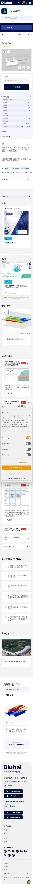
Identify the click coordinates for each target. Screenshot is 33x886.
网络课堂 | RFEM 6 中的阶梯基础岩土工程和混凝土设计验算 (16, 287)
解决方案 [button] (7, 826)
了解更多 (9, 393)
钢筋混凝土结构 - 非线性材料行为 (14, 339)
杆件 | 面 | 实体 (15, 168)
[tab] (5, 297)
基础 (26, 172)
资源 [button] (5, 842)
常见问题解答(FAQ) (11, 559)
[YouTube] (9, 851)
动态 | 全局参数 (25, 168)
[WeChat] (9, 855)
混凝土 (7, 172)
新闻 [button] (5, 838)
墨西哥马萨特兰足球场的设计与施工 (15, 662)
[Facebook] (13, 851)
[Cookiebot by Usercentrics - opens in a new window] (19, 406)
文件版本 (6, 77)
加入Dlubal (8, 848)
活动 (3, 203)
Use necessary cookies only (16, 478)
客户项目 (5, 633)
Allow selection (16, 473)
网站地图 (6, 869)
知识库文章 (6, 356)
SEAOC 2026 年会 (10, 243)
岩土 (17, 172)
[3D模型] (4, 51)
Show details (23, 462)
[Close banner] (30, 406)
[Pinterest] (21, 851)
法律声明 (6, 863)
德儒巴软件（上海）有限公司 (15, 778)
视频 (3, 258)
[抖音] (25, 851)
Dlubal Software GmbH (14, 802)
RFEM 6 (7, 168)
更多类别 (9, 27)
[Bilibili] (13, 855)
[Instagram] (5, 855)
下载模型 (5, 306)
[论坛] (5, 851)
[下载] (19, 67)
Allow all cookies (16, 467)
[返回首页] (6, 2)
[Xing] (17, 851)
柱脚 (12, 172)
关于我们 (6, 866)
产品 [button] (5, 830)
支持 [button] (5, 834)
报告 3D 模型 (4, 136)
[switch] (28, 443)
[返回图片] (8, 51)
